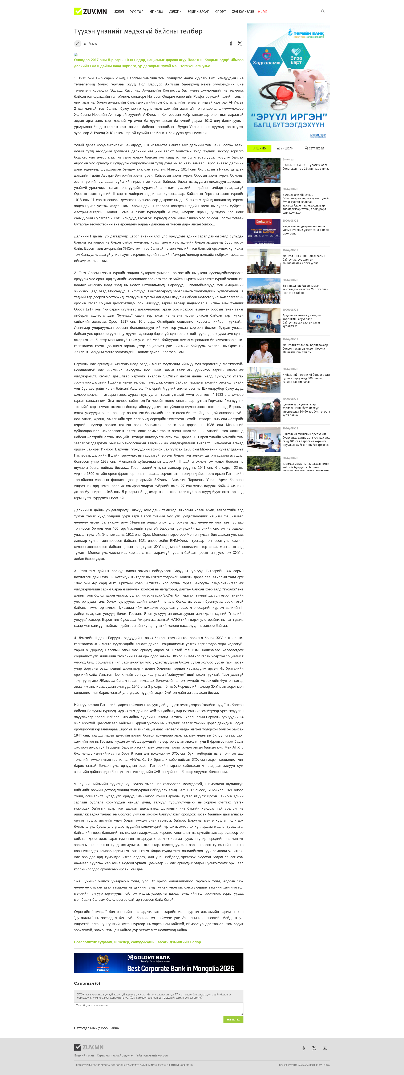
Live (263, 12)
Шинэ (260, 148)
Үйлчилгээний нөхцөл (152, 1055)
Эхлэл (119, 12)
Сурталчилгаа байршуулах (115, 1055)
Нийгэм (156, 12)
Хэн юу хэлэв (243, 12)
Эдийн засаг (198, 12)
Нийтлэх (233, 1019)
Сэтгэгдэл (316, 148)
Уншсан (287, 148)
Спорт (220, 12)
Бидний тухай (84, 1055)
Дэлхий (175, 12)
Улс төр (136, 12)
